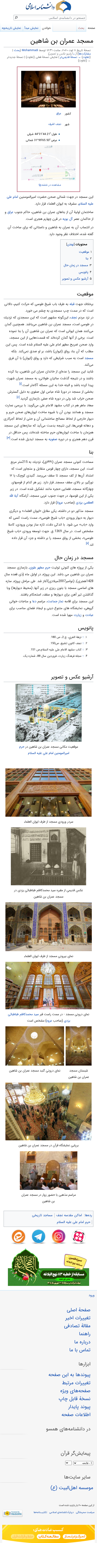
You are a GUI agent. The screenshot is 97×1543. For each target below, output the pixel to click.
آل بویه (67, 219)
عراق (58, 113)
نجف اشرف (54, 124)
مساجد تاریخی (42, 1215)
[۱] (20, 384)
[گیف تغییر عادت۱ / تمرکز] (48, 1534)
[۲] (18, 397)
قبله (71, 304)
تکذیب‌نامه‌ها (40, 1512)
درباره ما (82, 1342)
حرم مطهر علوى (39, 567)
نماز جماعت (55, 601)
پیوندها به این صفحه (69, 1375)
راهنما (84, 1334)
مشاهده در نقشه (51, 185)
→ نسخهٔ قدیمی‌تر (70, 57)
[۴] (87, 543)
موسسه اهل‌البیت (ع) (72, 1488)
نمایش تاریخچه (11, 28)
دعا (34, 601)
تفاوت (86, 57)
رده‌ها (88, 1215)
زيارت (77, 615)
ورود (92, 1295)
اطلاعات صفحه (76, 1415)
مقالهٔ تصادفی (77, 1326)
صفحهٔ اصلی (78, 1310)
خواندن (46, 28)
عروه (49, 1020)
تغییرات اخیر (77, 1318)
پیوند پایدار (79, 1407)
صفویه (52, 439)
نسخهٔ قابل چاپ (74, 1399)
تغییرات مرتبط (76, 1383)
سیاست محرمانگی (85, 1512)
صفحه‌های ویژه (75, 1391)
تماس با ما (79, 1350)
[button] (89, 243)
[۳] (8, 438)
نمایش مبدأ (31, 28)
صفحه (91, 28)
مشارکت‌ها (85, 54)
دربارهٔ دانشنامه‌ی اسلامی (61, 1512)
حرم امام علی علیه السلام (73, 1222)
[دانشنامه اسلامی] (48, 6)
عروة (60, 502)
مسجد (89, 358)
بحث (17, 50)
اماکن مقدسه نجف (69, 1215)
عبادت (89, 615)
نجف (73, 317)
